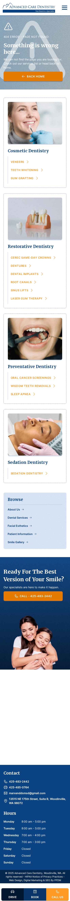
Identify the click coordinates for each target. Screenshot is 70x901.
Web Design (15, 880)
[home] (29, 8)
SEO (47, 880)
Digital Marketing (33, 880)
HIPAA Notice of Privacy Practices (44, 876)
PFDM (57, 880)
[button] (63, 8)
